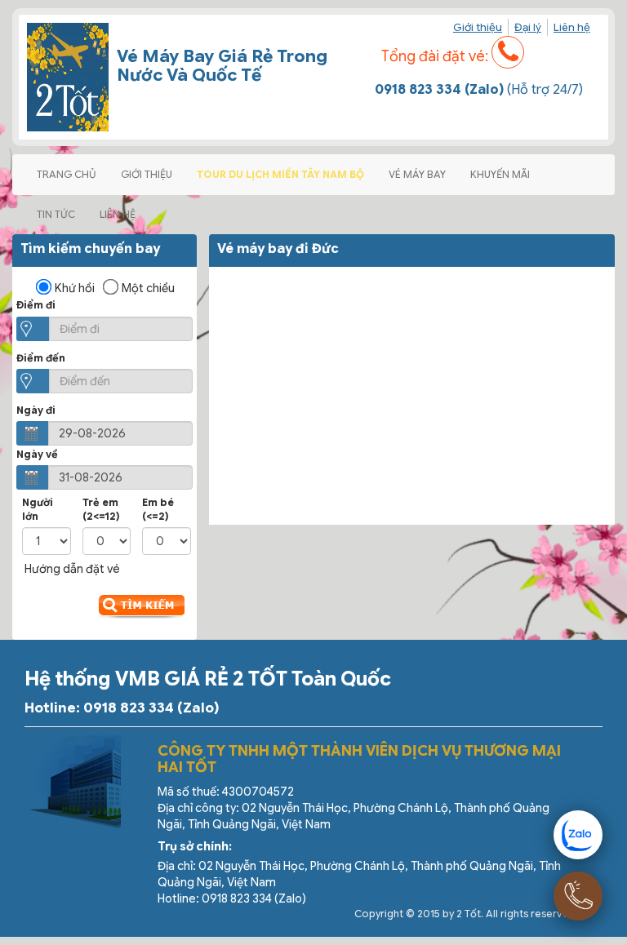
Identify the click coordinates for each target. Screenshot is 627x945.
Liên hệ (572, 27)
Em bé (158, 509)
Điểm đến (40, 358)
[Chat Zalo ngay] (578, 834)
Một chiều (148, 288)
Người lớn (37, 509)
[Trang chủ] (68, 77)
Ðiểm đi (36, 305)
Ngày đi (36, 410)
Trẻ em (101, 509)
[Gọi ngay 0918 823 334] (578, 896)
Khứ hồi (75, 288)
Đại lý (527, 27)
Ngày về (37, 454)
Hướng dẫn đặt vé (72, 568)
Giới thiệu (477, 27)
